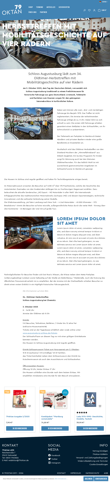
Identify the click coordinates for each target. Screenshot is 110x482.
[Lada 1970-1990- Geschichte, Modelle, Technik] (90, 399)
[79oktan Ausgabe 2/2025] (19, 399)
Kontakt (61, 473)
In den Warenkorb (20, 428)
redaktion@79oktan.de (18, 460)
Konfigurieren (101, 479)
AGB (106, 473)
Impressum (75, 473)
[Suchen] (84, 10)
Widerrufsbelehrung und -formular (93, 461)
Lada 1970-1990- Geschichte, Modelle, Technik (90, 418)
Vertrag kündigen (100, 451)
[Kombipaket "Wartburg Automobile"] (55, 399)
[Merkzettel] (89, 10)
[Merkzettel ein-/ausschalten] (29, 406)
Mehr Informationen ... (61, 478)
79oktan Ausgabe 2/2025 (17, 416)
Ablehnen (88, 479)
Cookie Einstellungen (98, 464)
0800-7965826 (12, 458)
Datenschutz (92, 473)
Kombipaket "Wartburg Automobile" (52, 418)
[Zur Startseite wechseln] (15, 10)
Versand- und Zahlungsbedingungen (92, 458)
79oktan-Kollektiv (100, 454)
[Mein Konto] (94, 10)
